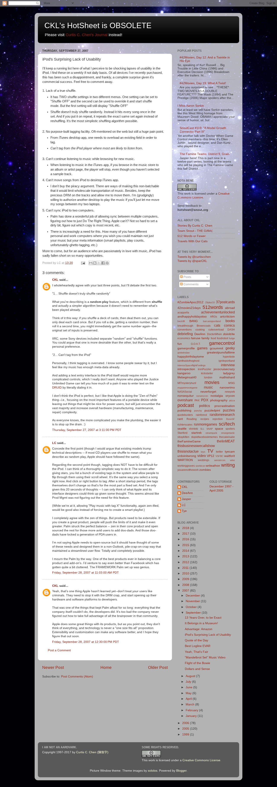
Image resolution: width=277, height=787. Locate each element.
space (219, 428)
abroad (230, 308)
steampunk (211, 433)
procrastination (224, 406)
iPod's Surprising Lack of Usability (208, 634)
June (189, 687)
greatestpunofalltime (221, 352)
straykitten (183, 437)
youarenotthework (188, 469)
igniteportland (227, 360)
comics (229, 325)
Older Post (158, 667)
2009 (186, 579)
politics (204, 406)
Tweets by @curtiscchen (194, 256)
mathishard (227, 377)
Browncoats (204, 325)
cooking (200, 329)
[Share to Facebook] (103, 263)
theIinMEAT (226, 441)
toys (203, 451)
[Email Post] (83, 262)
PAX (197, 400)
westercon (219, 460)
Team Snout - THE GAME (195, 230)
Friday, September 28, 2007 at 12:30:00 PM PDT (85, 641)
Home (106, 667)
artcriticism (227, 316)
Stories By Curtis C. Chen (194, 225)
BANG (193, 321)
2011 (186, 567)
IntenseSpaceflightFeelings (191, 365)
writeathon (213, 465)
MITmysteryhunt (186, 383)
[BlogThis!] (95, 263)
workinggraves (186, 465)
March (190, 704)
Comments (190, 284)
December (193, 595)
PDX (204, 400)
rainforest (201, 414)
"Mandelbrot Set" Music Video (205, 657)
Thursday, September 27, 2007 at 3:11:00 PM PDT (86, 430)
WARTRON (185, 460)
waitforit (229, 456)
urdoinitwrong (186, 456)
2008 (186, 585)
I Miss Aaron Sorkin (190, 105)
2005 (186, 728)
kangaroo (183, 373)
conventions (184, 329)
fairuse (195, 338)
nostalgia (217, 395)
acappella (183, 312)
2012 (186, 562)
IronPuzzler (204, 369)
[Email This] (91, 263)
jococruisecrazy (224, 369)
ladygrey (229, 373)
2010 (186, 573)
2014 (186, 550)
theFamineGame (189, 441)
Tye (184, 511)
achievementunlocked (218, 312)
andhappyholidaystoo (192, 316)
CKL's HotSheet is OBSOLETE (97, 25)
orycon (230, 395)
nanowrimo (227, 387)
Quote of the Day (196, 640)
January (192, 716)
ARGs (213, 316)
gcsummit (216, 348)
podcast (185, 405)
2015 (186, 545)
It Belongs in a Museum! (201, 623)
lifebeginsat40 (186, 377)
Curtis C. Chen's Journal (87, 35)
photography (218, 400)
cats (217, 325)
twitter (219, 451)
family (205, 338)
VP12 (210, 456)
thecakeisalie (227, 437)
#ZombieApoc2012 (190, 302)
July (189, 681)
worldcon (200, 465)
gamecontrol (222, 343)
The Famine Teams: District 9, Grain (204, 154)
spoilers (230, 428)
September (194, 612)
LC (54, 443)
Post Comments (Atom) (77, 676)
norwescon (202, 396)
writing (228, 465)
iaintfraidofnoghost (188, 360)
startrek (196, 432)
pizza (232, 400)
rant (180, 419)
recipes (204, 419)
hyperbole (229, 356)
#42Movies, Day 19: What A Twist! (203, 83)
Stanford (182, 432)
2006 (186, 723)
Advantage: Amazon (198, 629)
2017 (186, 533)
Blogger (181, 770)
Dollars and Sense (197, 669)
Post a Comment (59, 650)
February (192, 710)
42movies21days (189, 308)
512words (213, 307)
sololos (152, 770)
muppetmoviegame (187, 387)
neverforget (208, 391)
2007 (186, 590)
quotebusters (185, 414)
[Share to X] (99, 263)
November (193, 601)
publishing (184, 410)
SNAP (209, 428)
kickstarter (207, 373)
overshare (185, 400)
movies (212, 382)
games (202, 348)
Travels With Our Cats (192, 241)
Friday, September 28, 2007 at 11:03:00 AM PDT (85, 572)
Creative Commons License (201, 760)
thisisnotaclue (188, 451)
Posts (187, 277)
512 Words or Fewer (191, 236)
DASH (231, 329)
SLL (202, 428)
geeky (230, 348)
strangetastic (228, 433)
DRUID (57, 387)
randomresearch (222, 414)
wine (232, 460)
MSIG (231, 383)
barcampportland (212, 321)
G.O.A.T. (195, 343)
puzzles (229, 410)
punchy (198, 410)
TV (210, 451)
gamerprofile (186, 348)
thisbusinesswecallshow (196, 446)
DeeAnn (199, 334)
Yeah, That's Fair (196, 651)
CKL (55, 279)
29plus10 (210, 302)
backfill (181, 321)
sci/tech (227, 424)
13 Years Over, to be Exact (203, 617)
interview (228, 365)
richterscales (184, 424)
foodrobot (222, 338)
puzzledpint (212, 410)
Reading (192, 419)
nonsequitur (185, 395)
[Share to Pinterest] (107, 263)
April (189, 698)
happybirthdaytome (190, 356)
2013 (186, 556)
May (189, 693)
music (208, 387)
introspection (186, 369)
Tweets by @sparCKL (192, 261)
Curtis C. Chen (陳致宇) (92, 752)
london (208, 377)
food (213, 338)
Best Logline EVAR (197, 646)
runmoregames (205, 424)
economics (183, 338)
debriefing (185, 334)
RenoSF (230, 419)
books (230, 321)
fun (179, 343)
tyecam (230, 451)
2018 (186, 528)
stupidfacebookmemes (204, 437)
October (192, 607)
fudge (232, 338)
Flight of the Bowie (197, 663)
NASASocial (184, 391)
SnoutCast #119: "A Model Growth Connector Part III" (203, 129)
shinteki (193, 428)
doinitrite (229, 334)
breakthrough (185, 325)
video (201, 456)
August (191, 676)
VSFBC (219, 456)
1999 (186, 734)
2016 (186, 539)
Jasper (186, 499)
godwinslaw (183, 352)
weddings (203, 460)
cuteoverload (216, 329)
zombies (205, 469)
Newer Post (53, 667)
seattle (182, 428)
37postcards (225, 302)
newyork (230, 391)
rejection (218, 419)
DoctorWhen (214, 334)
